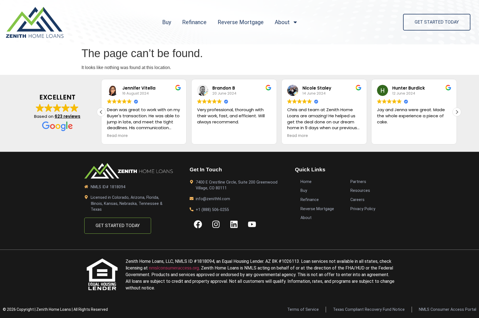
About (282, 22)
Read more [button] (117, 135)
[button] (457, 112)
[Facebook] (198, 224)
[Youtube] (252, 224)
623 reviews (67, 116)
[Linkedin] (234, 224)
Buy (166, 22)
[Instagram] (216, 224)
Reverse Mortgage (241, 22)
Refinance (194, 22)
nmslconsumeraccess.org (174, 268)
